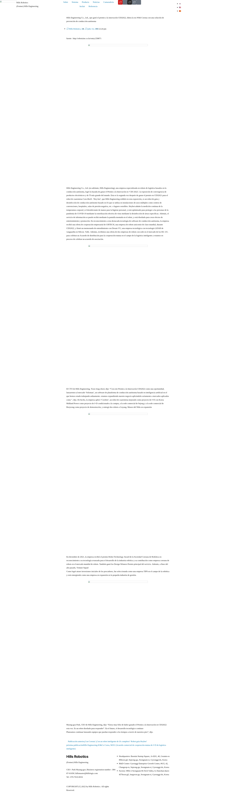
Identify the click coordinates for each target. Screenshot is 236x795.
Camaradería (108, 2)
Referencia (93, 6)
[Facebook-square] (134, 2)
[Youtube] (120, 2)
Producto (85, 2)
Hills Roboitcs (22, 2)
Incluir (82, 6)
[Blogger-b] (125, 2)
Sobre (65, 2)
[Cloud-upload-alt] (138, 2)
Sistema (75, 2)
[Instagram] (129, 2)
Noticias (96, 2)
